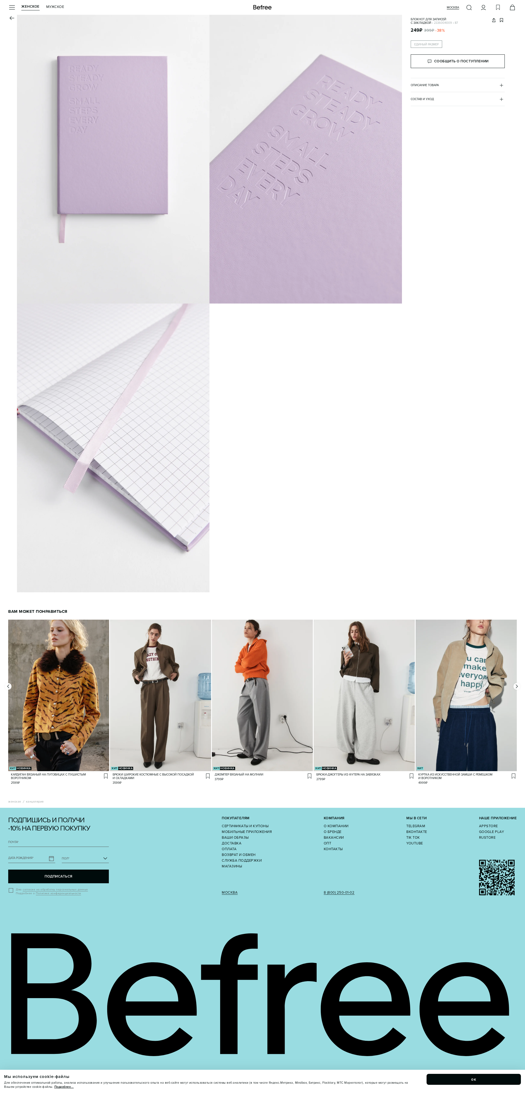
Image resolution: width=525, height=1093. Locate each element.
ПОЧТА (13, 842)
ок (474, 1079)
